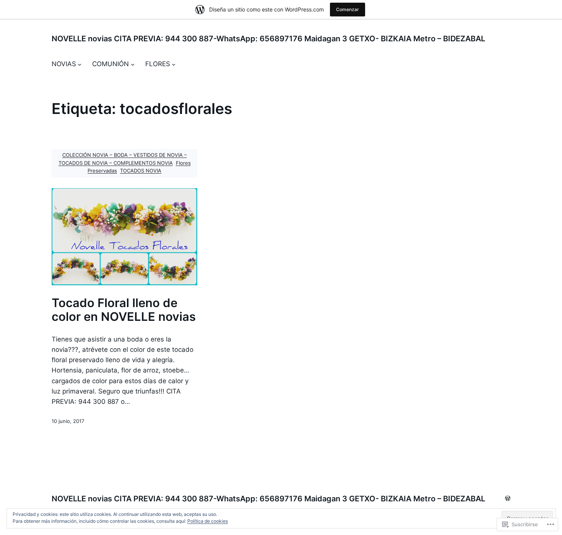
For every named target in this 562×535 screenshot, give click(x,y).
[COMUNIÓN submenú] (133, 64)
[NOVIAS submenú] (79, 64)
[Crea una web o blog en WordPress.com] (507, 499)
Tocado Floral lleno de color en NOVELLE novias (124, 310)
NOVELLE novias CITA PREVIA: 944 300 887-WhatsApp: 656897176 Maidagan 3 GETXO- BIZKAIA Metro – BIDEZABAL (268, 38)
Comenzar (347, 9)
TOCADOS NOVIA (140, 171)
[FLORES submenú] (173, 64)
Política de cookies (207, 521)
